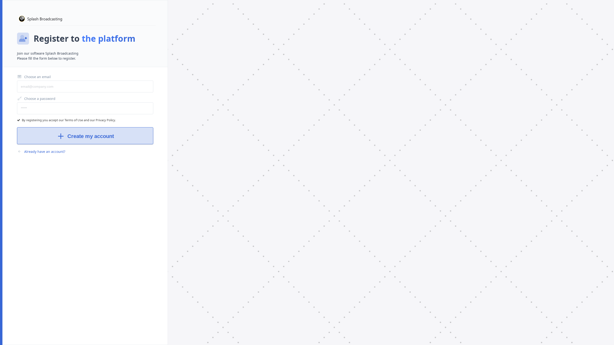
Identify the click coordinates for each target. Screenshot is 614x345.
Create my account (90, 136)
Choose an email (37, 77)
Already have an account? (44, 151)
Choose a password (39, 98)
